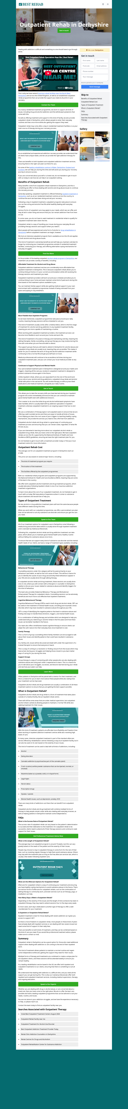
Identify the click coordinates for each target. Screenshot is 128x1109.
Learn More (48, 672)
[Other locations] (103, 4)
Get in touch (64, 30)
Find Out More (48, 254)
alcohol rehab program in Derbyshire (61, 258)
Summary (84, 114)
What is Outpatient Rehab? (90, 108)
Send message (94, 87)
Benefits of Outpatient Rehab (91, 98)
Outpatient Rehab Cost (89, 102)
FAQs (83, 111)
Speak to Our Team (48, 519)
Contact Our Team (48, 105)
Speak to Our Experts (48, 984)
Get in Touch (48, 388)
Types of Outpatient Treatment (92, 105)
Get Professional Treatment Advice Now (48, 836)
